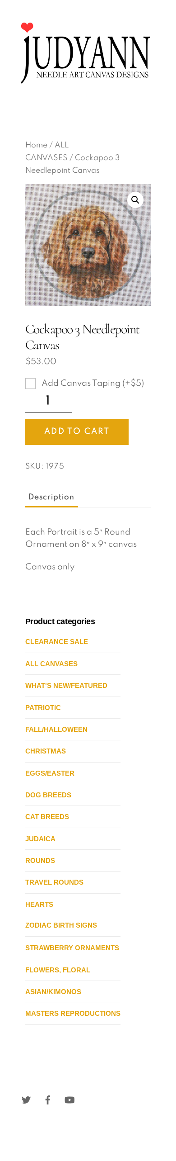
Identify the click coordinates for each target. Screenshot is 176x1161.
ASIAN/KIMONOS (53, 991)
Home (36, 145)
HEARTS (39, 904)
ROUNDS (40, 860)
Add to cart (77, 431)
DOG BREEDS (48, 795)
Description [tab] (51, 497)
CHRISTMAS (45, 751)
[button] (135, 200)
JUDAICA (40, 839)
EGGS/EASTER (49, 773)
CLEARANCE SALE (56, 641)
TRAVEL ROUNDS (54, 882)
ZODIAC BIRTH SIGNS (61, 925)
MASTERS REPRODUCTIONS (72, 1013)
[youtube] (69, 1100)
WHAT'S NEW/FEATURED (66, 685)
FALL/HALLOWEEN (56, 729)
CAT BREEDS (47, 816)
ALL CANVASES (51, 664)
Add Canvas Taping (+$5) (92, 383)
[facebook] (48, 1100)
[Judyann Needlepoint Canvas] (85, 90)
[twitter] (26, 1100)
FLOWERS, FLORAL (57, 970)
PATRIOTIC (43, 707)
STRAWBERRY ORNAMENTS (72, 948)
